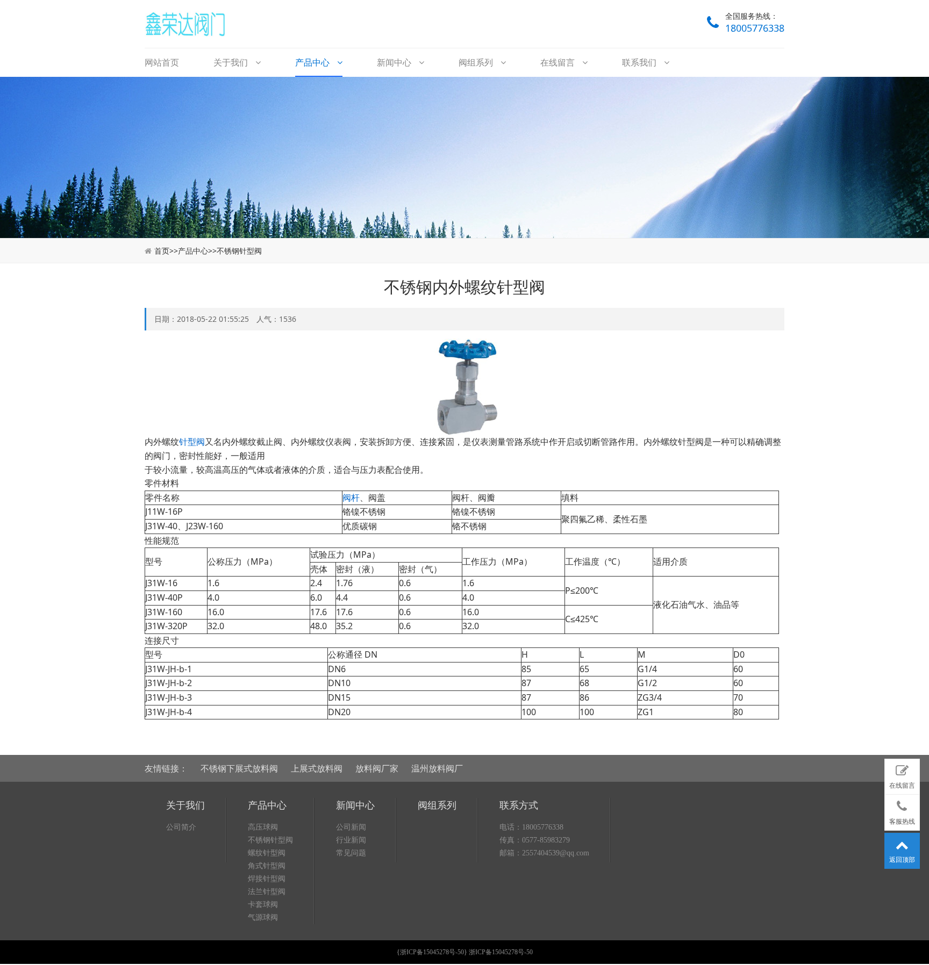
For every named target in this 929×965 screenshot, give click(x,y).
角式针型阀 (266, 866)
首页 (161, 251)
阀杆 (351, 497)
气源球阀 (263, 917)
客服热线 (902, 821)
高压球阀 (263, 827)
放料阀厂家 (376, 768)
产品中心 (313, 62)
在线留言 (558, 62)
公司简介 (181, 827)
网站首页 (162, 62)
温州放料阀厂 (437, 768)
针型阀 (192, 442)
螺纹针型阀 (266, 853)
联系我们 (640, 62)
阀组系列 (477, 62)
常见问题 (351, 853)
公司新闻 (351, 827)
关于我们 (231, 62)
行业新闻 (351, 840)
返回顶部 (902, 859)
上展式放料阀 (316, 768)
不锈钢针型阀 (239, 251)
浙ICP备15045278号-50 (432, 952)
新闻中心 (395, 62)
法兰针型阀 (266, 892)
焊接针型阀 (266, 879)
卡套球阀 (263, 905)
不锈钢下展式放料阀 (239, 768)
